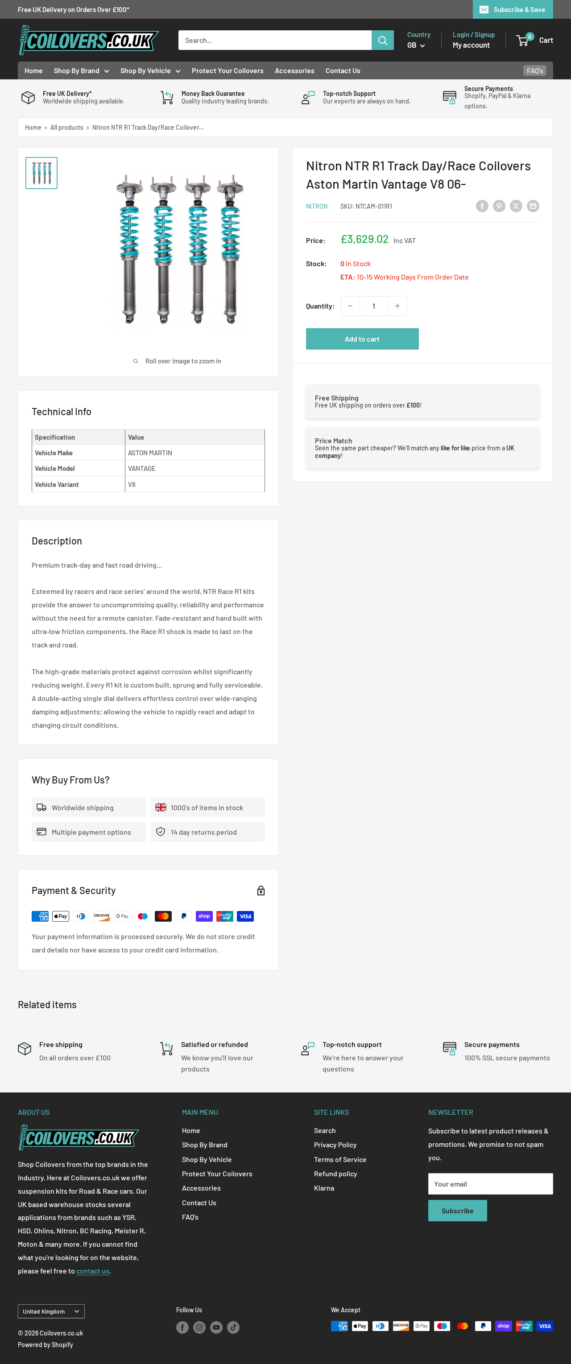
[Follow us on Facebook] (182, 1327)
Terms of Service (340, 1159)
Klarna (324, 1187)
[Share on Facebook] (482, 205)
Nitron (316, 206)
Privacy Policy (335, 1144)
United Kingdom (44, 1311)
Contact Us (343, 70)
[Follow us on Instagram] (199, 1327)
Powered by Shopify (45, 1344)
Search (325, 1130)
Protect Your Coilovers (228, 70)
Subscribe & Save (519, 9)
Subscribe (458, 1210)
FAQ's (535, 70)
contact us (92, 1270)
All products (66, 127)
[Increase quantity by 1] (397, 306)
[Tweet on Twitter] (516, 205)
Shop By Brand (76, 70)
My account (471, 44)
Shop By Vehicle (145, 70)
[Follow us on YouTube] (216, 1327)
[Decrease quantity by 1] (350, 306)
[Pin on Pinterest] (499, 205)
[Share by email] (533, 205)
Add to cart (362, 338)
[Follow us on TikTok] (233, 1327)
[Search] (383, 40)
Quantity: (320, 305)
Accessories (294, 70)
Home (34, 70)
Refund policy (335, 1173)
